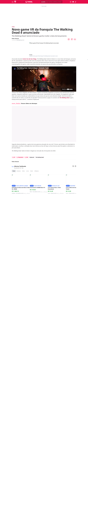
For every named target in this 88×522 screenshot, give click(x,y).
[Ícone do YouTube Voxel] (73, 1)
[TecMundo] (15, 2)
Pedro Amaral (15, 38)
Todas (14, 171)
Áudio (31, 171)
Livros (27, 171)
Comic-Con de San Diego (29, 59)
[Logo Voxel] (29, 2)
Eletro (23, 171)
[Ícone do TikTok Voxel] (75, 1)
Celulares (19, 171)
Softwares (36, 171)
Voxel (13, 26)
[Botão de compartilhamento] (68, 39)
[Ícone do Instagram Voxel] (70, 2)
